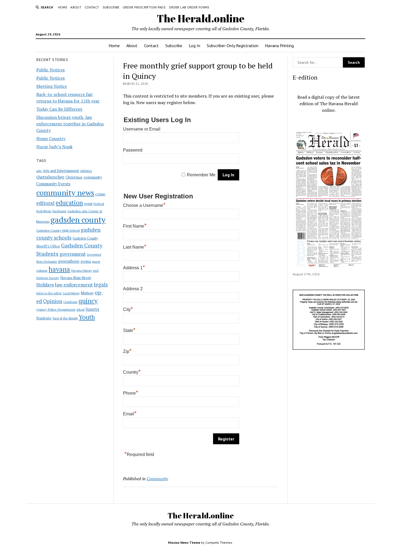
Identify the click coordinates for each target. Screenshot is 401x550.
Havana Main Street (75, 277)
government (72, 254)
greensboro (68, 261)
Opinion (52, 301)
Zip (127, 351)
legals (101, 284)
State (129, 330)
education (69, 203)
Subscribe (111, 7)
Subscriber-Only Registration (232, 45)
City (128, 309)
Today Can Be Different (59, 109)
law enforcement (74, 284)
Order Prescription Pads (144, 7)
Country (132, 372)
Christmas (73, 177)
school (80, 310)
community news (65, 193)
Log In (194, 45)
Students (43, 318)
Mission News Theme (184, 542)
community (92, 177)
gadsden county (78, 219)
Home (62, 7)
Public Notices (50, 70)
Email (130, 414)
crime (100, 194)
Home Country (50, 138)
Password (132, 150)
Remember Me (201, 175)
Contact (92, 7)
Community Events (53, 183)
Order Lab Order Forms (189, 7)
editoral (45, 203)
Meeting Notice (51, 86)
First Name (135, 226)
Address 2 (133, 288)
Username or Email (141, 129)
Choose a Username (144, 205)
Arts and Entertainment (61, 170)
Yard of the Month (65, 318)
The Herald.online (200, 18)
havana (59, 269)
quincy (88, 301)
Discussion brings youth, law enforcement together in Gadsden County (70, 123)
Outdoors (70, 302)
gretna (85, 261)
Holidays (45, 285)
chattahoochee (50, 177)
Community (157, 479)
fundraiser (59, 211)
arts (39, 171)
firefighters (43, 211)
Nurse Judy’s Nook (54, 147)
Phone (130, 393)
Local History (71, 293)
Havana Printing (279, 45)
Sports (92, 309)
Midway (87, 293)
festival (99, 204)
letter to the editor (49, 293)
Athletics (86, 171)
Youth (87, 317)
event (88, 203)
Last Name (134, 247)
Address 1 (134, 267)
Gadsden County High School (58, 230)
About (75, 7)
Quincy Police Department (55, 309)
